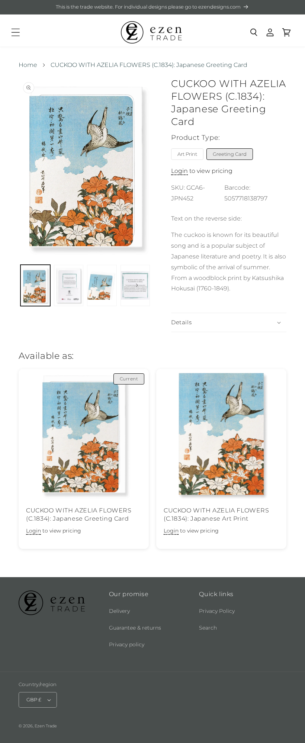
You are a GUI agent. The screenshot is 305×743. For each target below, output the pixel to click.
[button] (15, 32)
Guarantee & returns (135, 627)
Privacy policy (126, 644)
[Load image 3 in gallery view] (102, 285)
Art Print (187, 154)
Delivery (119, 611)
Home (28, 64)
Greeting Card (230, 154)
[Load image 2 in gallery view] (69, 285)
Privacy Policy (217, 611)
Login (179, 170)
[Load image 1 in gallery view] (35, 285)
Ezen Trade (46, 725)
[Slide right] (137, 285)
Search (208, 627)
